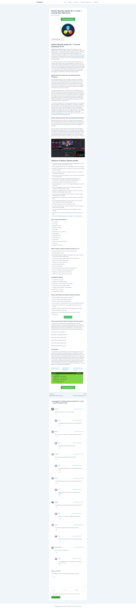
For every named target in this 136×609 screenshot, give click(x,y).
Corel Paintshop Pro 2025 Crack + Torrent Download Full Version (78, 369)
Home (65, 2)
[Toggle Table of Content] (62, 39)
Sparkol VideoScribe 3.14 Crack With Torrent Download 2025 (66, 369)
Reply (56, 414)
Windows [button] (70, 2)
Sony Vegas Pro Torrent (79, 57)
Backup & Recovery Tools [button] (86, 2)
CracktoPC (39, 2)
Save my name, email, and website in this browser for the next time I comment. (66, 593)
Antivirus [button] (76, 2)
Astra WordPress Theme (76, 606)
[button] (72, 2)
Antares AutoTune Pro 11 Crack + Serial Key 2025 (55, 368)
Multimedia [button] (96, 2)
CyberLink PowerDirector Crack (63, 114)
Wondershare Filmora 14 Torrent (65, 216)
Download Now (68, 19)
